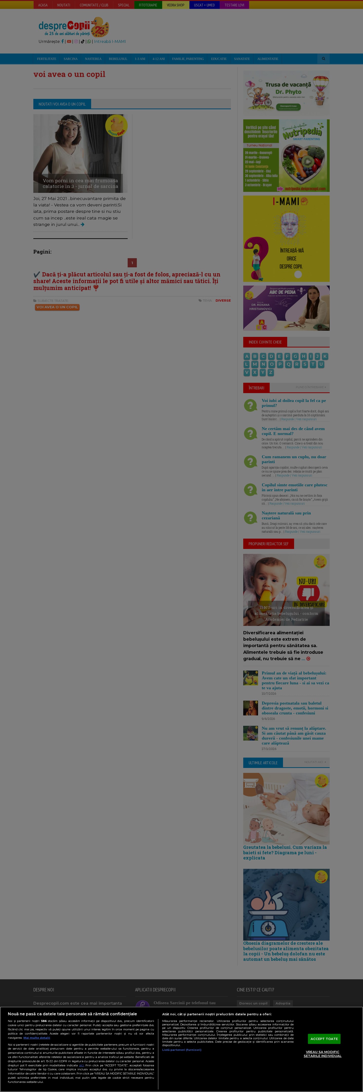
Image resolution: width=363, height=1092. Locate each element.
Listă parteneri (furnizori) (182, 1050)
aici (81, 1065)
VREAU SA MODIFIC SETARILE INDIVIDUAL (323, 1054)
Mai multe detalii (36, 1037)
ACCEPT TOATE (324, 1039)
